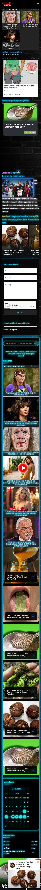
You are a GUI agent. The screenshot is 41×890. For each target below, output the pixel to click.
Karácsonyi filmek (16, 52)
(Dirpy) (9, 172)
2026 (17, 793)
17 (6, 817)
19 (13, 817)
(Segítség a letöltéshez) (13, 175)
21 (21, 817)
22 (24, 817)
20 (17, 817)
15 (24, 811)
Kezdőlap (5, 52)
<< (6, 789)
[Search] (36, 343)
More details (30, 132)
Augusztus (17, 789)
